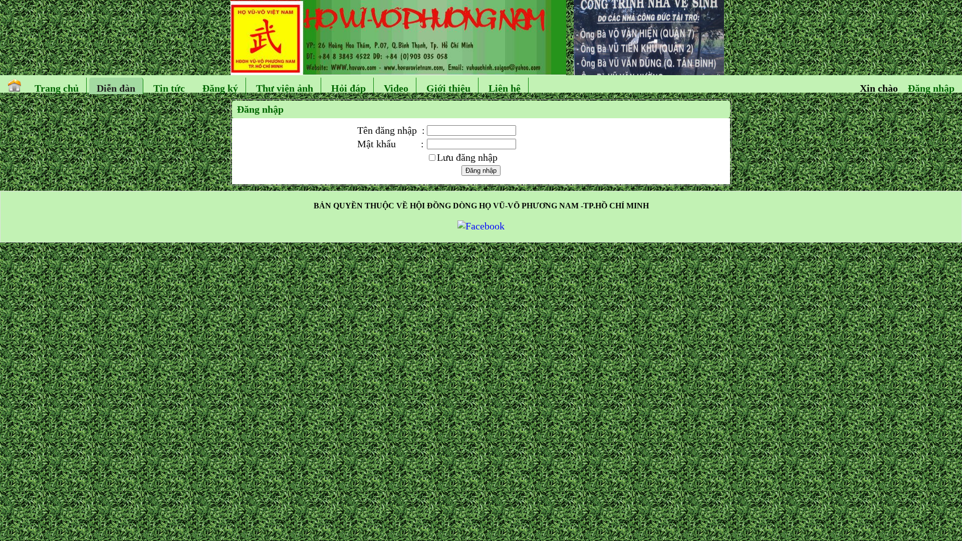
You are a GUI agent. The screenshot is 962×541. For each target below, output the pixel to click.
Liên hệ (505, 88)
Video (396, 88)
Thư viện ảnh (284, 88)
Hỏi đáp (348, 88)
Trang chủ (57, 88)
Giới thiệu (448, 88)
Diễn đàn (116, 88)
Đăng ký (220, 88)
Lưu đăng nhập (467, 157)
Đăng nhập (931, 88)
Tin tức (169, 88)
